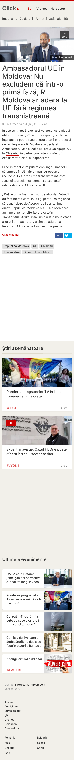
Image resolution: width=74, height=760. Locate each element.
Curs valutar (12, 728)
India (8, 752)
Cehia (40, 747)
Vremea (41, 8)
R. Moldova (34, 144)
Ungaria (9, 747)
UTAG (11, 408)
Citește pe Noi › (11, 234)
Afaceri (14, 670)
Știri (30, 8)
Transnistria (11, 217)
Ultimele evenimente (24, 559)
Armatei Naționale (48, 18)
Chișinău (12, 153)
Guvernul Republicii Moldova (38, 252)
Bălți (67, 18)
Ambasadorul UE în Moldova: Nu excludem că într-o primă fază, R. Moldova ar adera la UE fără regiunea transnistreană (34, 92)
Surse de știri (13, 710)
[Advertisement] (37, 295)
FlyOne (13, 465)
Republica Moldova (16, 246)
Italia (7, 742)
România (10, 737)
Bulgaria (42, 737)
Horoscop (57, 8)
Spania (41, 742)
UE (69, 149)
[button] (59, 235)
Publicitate (11, 706)
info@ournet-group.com (30, 684)
